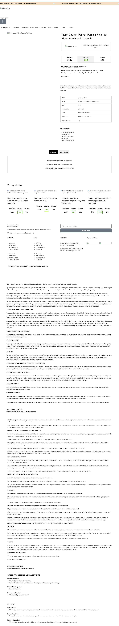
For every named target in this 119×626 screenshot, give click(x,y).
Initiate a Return (40, 247)
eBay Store (12, 245)
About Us (12, 243)
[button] (6, 27)
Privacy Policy (13, 247)
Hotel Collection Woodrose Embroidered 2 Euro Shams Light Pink (17, 200)
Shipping (38, 243)
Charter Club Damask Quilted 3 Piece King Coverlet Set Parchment (99, 200)
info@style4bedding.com (71, 243)
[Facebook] (62, 267)
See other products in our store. (95, 46)
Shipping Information (56, 168)
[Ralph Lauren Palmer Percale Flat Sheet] (19, 33)
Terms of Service (14, 249)
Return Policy (40, 245)
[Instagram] (62, 273)
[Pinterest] (62, 278)
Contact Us (39, 249)
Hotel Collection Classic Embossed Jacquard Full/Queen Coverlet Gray (73, 200)
